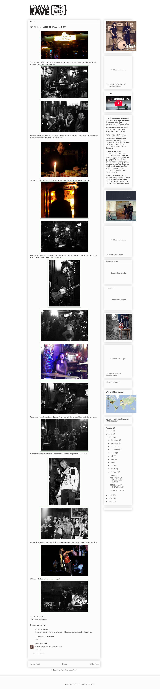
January (114, 475)
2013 (111, 434)
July (112, 456)
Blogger (91, 684)
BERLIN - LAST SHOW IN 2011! (48, 27)
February (114, 472)
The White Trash (35, 180)
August (113, 453)
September (115, 450)
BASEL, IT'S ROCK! (117, 490)
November (115, 443)
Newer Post (35, 664)
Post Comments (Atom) (69, 670)
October (114, 446)
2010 (111, 498)
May (112, 462)
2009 (111, 501)
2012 (111, 437)
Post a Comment (38, 654)
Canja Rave (39, 644)
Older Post (94, 664)
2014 (111, 431)
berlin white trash (41, 619)
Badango (109, 254)
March (113, 469)
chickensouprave (112, 375)
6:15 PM (38, 649)
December (115, 440)
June (113, 459)
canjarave (117, 86)
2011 (111, 495)
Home (64, 664)
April (112, 466)
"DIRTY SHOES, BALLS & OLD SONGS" (116, 480)
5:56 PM (38, 639)
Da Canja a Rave (112, 373)
